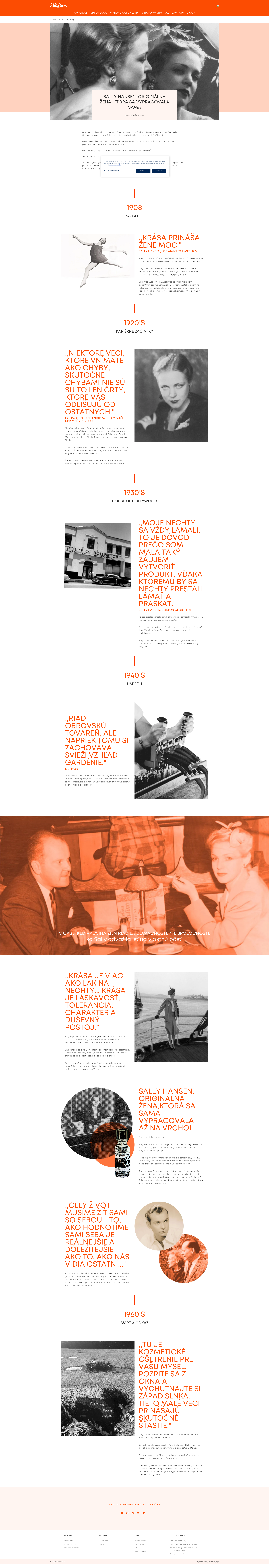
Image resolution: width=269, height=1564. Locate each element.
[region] (135, 166)
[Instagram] (127, 1512)
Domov (53, 19)
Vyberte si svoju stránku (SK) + (208, 1562)
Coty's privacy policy (115, 165)
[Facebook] (122, 1512)
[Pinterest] (133, 1512)
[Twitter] (144, 1512)
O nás (60, 19)
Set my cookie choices (178, 1554)
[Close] (166, 159)
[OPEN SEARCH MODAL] (218, 6)
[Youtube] (138, 1512)
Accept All (159, 170)
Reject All (143, 170)
